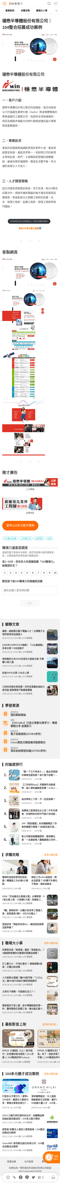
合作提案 (28, 1161)
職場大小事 (41, 10)
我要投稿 (11, 1161)
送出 (30, 603)
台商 (49, 538)
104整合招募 (10, 538)
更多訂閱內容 (51, 855)
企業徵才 (39, 538)
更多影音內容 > (50, 1024)
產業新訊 (9, 10)
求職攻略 (25, 10)
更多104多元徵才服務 (29, 228)
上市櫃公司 (25, 538)
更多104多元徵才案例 (20, 525)
